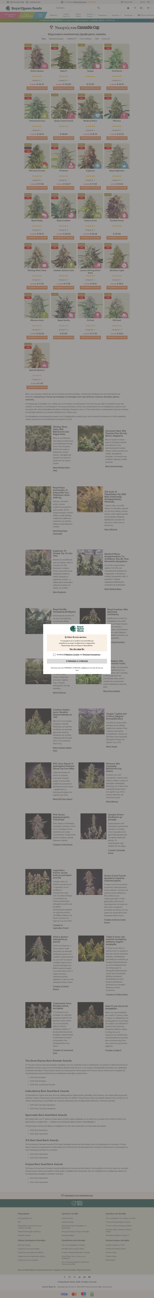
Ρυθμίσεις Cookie (71, 654)
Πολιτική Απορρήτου (91, 654)
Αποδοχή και (78, 654)
